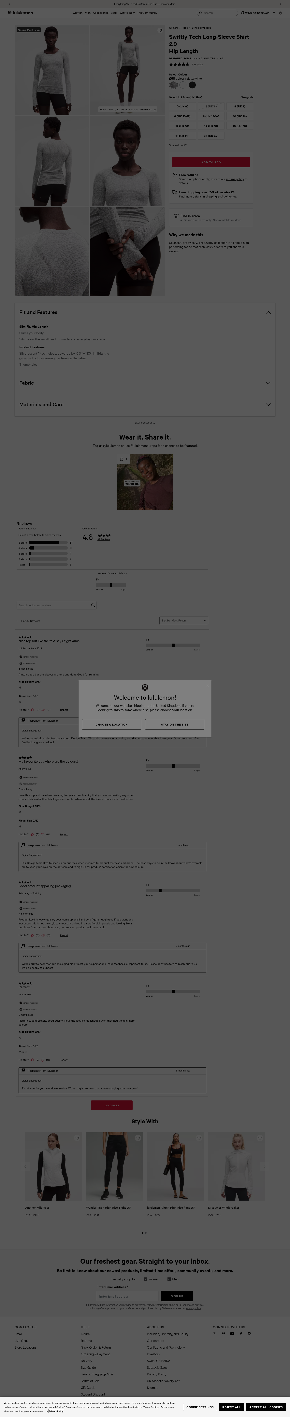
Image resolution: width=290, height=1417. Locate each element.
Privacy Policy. (56, 1411)
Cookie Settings (200, 1407)
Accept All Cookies (266, 1407)
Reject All (231, 1407)
